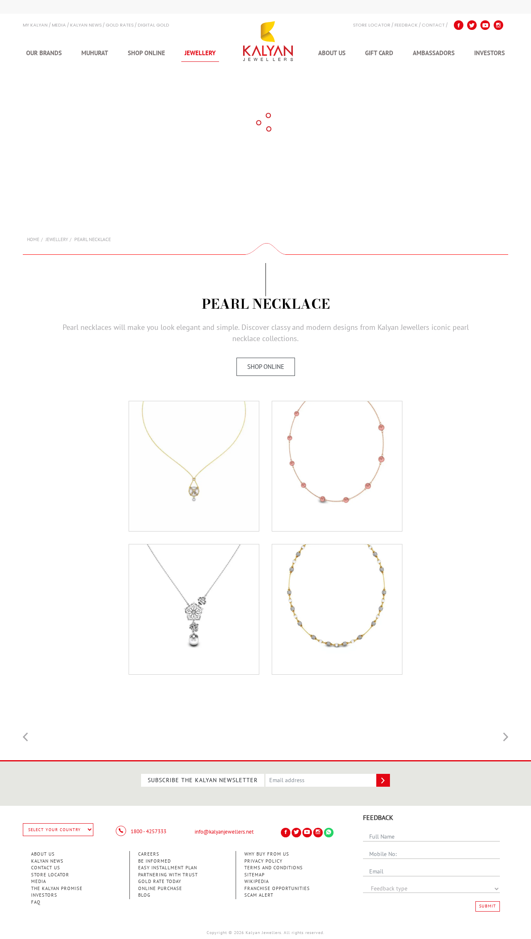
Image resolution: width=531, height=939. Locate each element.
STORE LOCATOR (371, 25)
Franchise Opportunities (277, 888)
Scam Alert (258, 895)
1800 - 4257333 (147, 831)
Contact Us (45, 868)
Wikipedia (256, 881)
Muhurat (94, 53)
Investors (489, 53)
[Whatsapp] (329, 832)
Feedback (406, 25)
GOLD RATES (120, 25)
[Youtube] (485, 25)
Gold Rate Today (159, 881)
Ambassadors (434, 53)
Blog (144, 895)
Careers (148, 854)
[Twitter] (472, 25)
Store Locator (50, 875)
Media (59, 25)
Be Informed (154, 861)
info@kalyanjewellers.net (224, 832)
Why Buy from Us (266, 854)
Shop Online (146, 53)
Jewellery (200, 53)
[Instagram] (498, 25)
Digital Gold (153, 25)
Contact (433, 25)
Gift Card (379, 53)
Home (33, 239)
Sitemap (254, 875)
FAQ (36, 902)
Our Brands (44, 53)
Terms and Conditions (273, 868)
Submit (487, 906)
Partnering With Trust (168, 875)
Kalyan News (86, 25)
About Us (332, 53)
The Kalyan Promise (57, 888)
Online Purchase (160, 888)
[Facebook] (458, 25)
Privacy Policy (263, 861)
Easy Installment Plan (167, 868)
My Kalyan (35, 25)
